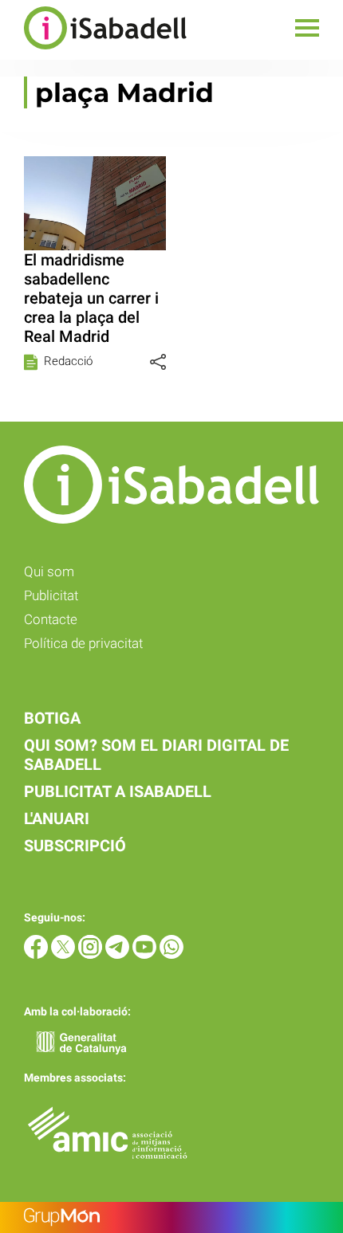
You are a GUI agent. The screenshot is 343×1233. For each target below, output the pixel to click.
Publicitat (51, 595)
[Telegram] (118, 954)
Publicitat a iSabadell (117, 791)
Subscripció (75, 845)
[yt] (146, 954)
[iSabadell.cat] (93, 51)
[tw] (64, 954)
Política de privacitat (83, 643)
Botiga (52, 718)
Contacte (50, 619)
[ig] (91, 954)
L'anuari (56, 818)
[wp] (171, 954)
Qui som (49, 571)
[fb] (37, 954)
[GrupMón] (171, 1217)
